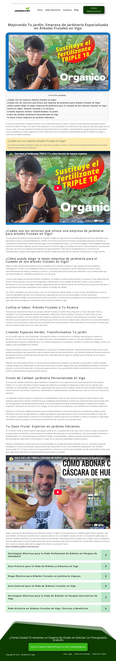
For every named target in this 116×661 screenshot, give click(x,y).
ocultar (62, 95)
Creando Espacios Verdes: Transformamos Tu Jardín (32, 112)
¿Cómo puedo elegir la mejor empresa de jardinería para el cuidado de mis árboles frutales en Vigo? (57, 106)
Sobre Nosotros (52, 10)
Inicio (40, 10)
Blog (76, 10)
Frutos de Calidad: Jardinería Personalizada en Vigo (32, 114)
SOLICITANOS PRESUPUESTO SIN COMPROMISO (58, 646)
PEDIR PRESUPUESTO (94, 10)
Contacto (67, 10)
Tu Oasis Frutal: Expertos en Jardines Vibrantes (30, 117)
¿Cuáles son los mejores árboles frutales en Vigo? (32, 100)
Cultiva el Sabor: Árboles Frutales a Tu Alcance (30, 109)
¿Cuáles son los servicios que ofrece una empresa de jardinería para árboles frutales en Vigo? (54, 103)
